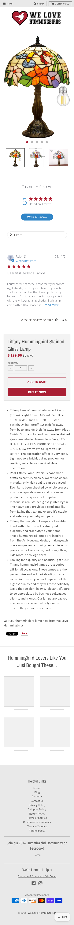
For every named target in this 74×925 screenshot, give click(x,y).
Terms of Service (37, 817)
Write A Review (37, 217)
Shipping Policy (37, 809)
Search (37, 788)
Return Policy (37, 813)
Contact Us (37, 800)
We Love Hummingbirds (42, 912)
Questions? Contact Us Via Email (37, 876)
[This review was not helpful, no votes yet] (63, 320)
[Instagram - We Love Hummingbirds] (40, 883)
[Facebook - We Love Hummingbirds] (33, 883)
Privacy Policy (37, 805)
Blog (37, 792)
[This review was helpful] (56, 320)
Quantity (13, 363)
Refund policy (37, 830)
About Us (37, 796)
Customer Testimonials (37, 822)
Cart (62, 3)
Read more (51, 305)
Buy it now (37, 392)
